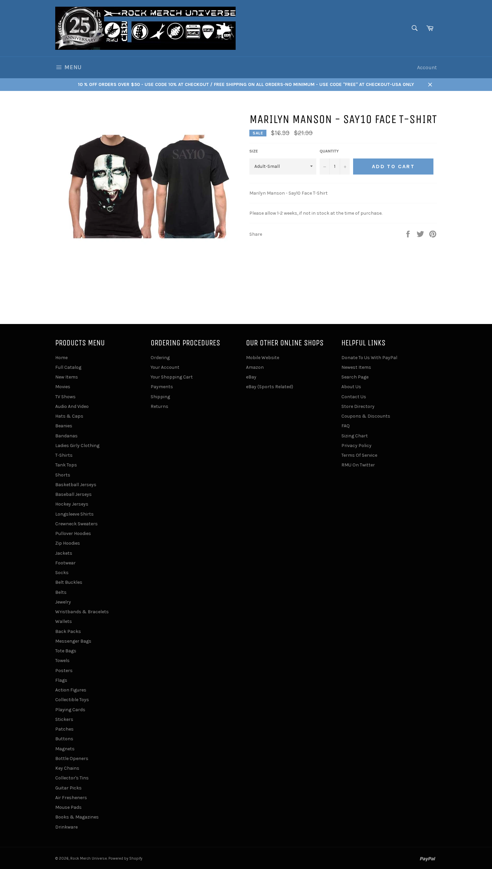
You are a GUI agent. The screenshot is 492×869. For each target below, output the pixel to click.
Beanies (63, 426)
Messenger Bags (73, 641)
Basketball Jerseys (75, 484)
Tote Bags (65, 651)
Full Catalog (68, 367)
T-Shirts (64, 455)
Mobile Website (262, 357)
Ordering (160, 357)
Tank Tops (66, 465)
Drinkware (66, 827)
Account (427, 67)
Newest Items (356, 367)
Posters (64, 670)
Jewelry (63, 602)
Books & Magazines (77, 817)
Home (61, 357)
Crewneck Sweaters (76, 524)
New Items (66, 377)
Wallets (63, 621)
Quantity (329, 151)
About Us (351, 387)
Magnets (65, 749)
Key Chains (67, 768)
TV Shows (65, 397)
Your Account (165, 367)
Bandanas (66, 436)
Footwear (65, 563)
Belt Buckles (68, 582)
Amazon (255, 367)
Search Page (354, 377)
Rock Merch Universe (88, 858)
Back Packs (68, 631)
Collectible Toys (72, 699)
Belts (61, 592)
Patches (64, 729)
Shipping (160, 397)
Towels (62, 660)
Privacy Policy (356, 445)
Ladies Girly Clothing (77, 445)
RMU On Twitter (358, 465)
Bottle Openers (71, 758)
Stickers (64, 719)
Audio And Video (72, 406)
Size (253, 151)
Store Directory (358, 406)
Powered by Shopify (125, 858)
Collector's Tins (72, 778)
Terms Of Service (359, 455)
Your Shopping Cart (172, 377)
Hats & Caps (69, 416)
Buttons (64, 739)
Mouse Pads (68, 807)
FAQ (345, 426)
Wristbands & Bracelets (82, 612)
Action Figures (70, 690)
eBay (251, 377)
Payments (162, 387)
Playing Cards (70, 710)
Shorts (62, 475)
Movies (62, 387)
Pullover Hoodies (73, 533)
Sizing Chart (354, 436)
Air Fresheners (71, 797)
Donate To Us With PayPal (369, 357)
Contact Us (353, 397)
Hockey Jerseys (71, 504)
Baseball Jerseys (73, 494)
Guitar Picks (68, 788)
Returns (159, 406)
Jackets (63, 553)
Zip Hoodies (67, 543)
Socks (62, 572)
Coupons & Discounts (365, 416)
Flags (61, 680)
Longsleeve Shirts (74, 514)
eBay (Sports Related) (269, 387)
